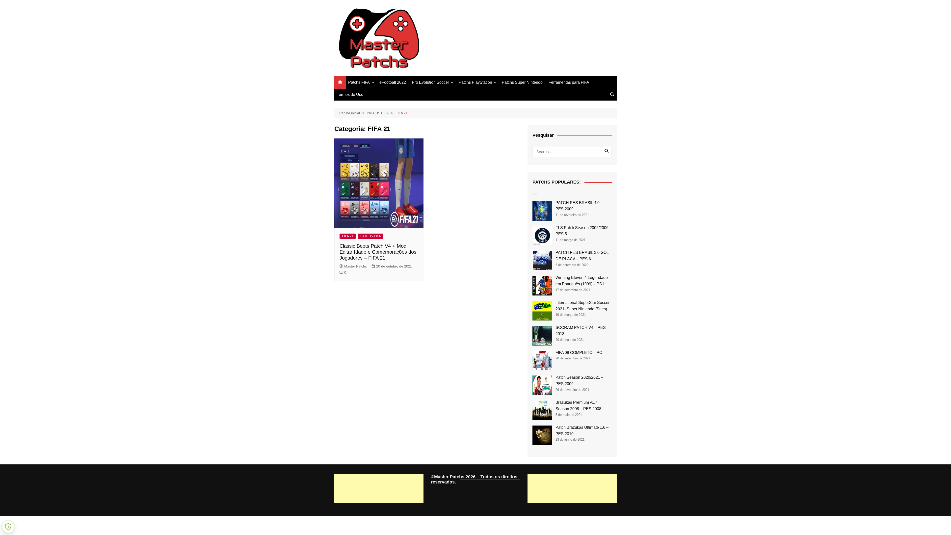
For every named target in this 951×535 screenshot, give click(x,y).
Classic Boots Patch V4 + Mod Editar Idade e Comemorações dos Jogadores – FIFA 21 (378, 252)
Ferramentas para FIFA (569, 82)
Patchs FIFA (359, 82)
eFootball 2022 (392, 82)
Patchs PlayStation (475, 82)
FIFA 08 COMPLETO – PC (578, 352)
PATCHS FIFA (370, 236)
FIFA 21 (347, 236)
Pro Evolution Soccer (430, 82)
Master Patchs (355, 266)
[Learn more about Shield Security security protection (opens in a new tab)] (8, 527)
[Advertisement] (378, 488)
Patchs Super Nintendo (522, 82)
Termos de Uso (350, 94)
